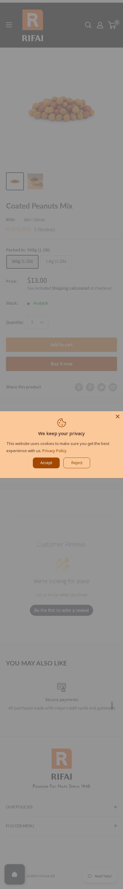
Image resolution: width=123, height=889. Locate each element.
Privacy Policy (54, 450)
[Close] (118, 416)
